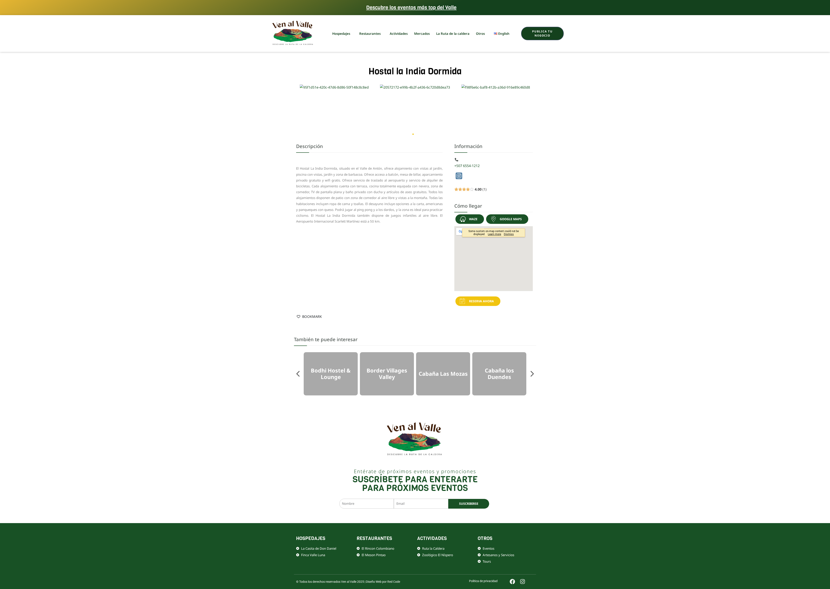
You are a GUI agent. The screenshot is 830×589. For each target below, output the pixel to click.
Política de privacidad (431, 516)
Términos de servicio (458, 516)
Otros (480, 33)
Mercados (422, 33)
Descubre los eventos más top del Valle (411, 7)
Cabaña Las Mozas (443, 373)
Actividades (399, 33)
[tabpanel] (331, 373)
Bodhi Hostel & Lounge (331, 374)
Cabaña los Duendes (499, 374)
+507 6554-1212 (467, 165)
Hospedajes (341, 33)
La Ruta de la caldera (452, 33)
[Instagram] (459, 176)
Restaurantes (370, 33)
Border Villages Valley (387, 374)
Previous (298, 373)
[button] (409, 134)
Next (531, 373)
